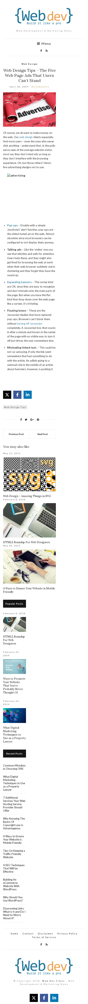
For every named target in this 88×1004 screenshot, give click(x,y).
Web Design (29, 64)
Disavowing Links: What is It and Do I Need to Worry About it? (14, 913)
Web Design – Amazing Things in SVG (27, 496)
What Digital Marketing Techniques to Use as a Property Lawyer (14, 734)
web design (26, 137)
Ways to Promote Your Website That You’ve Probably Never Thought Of (14, 685)
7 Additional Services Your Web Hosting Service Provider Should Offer (14, 804)
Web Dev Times (53, 981)
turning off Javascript (29, 323)
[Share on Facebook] (17, 395)
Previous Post (16, 434)
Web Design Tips (15, 407)
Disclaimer (45, 933)
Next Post (42, 434)
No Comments (40, 86)
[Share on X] (7, 395)
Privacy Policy (68, 933)
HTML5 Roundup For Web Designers (26, 542)
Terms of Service (44, 937)
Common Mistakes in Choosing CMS (14, 767)
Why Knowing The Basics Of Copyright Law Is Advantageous (14, 823)
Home (14, 933)
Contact (28, 933)
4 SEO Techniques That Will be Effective (14, 868)
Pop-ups (12, 225)
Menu (45, 43)
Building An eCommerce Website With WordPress (11, 884)
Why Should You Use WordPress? (13, 899)
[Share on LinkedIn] (28, 395)
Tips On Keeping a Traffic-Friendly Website (14, 854)
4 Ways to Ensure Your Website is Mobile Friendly (13, 839)
